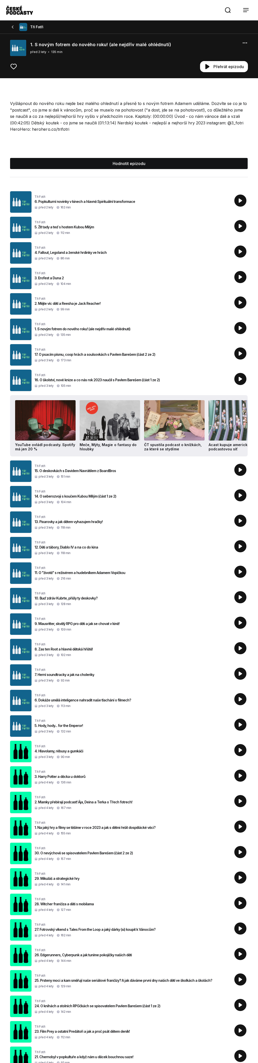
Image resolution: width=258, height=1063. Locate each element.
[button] (228, 10)
